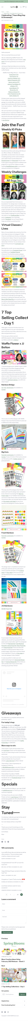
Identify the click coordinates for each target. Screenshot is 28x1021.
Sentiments (10, 387)
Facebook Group (17, 250)
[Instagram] (8, 1012)
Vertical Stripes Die (11, 662)
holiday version (17, 459)
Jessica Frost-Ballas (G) (14, 84)
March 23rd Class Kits (7, 299)
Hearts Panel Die (11, 645)
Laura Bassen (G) (14, 88)
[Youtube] (5, 1012)
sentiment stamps (12, 380)
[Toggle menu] (2, 7)
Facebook (8, 219)
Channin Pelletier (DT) (14, 78)
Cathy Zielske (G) (14, 95)
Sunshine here (5, 160)
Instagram (8, 217)
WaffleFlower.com (14, 1015)
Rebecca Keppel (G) (14, 92)
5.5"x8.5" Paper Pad (6, 608)
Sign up (22, 994)
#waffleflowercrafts (11, 166)
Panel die (4, 455)
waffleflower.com (7, 790)
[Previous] (6, 895)
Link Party (6, 750)
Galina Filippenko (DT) (14, 80)
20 (18, 894)
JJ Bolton (15, 340)
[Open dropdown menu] (25, 1001)
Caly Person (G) (14, 76)
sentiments (10, 455)
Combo (3, 389)
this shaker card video (10, 501)
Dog (5, 387)
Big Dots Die (11, 643)
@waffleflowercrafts (8, 767)
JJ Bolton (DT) (14, 86)
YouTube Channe (15, 252)
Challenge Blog (15, 215)
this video (9, 572)
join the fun (6, 120)
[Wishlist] (23, 7)
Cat (2, 387)
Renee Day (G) (14, 90)
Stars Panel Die (21, 645)
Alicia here (15, 160)
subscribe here (10, 761)
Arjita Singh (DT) (14, 74)
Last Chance (14, 797)
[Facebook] (2, 1012)
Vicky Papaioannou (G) (14, 93)
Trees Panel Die (8, 647)
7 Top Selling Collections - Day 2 (12, 987)
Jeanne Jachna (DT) (14, 82)
